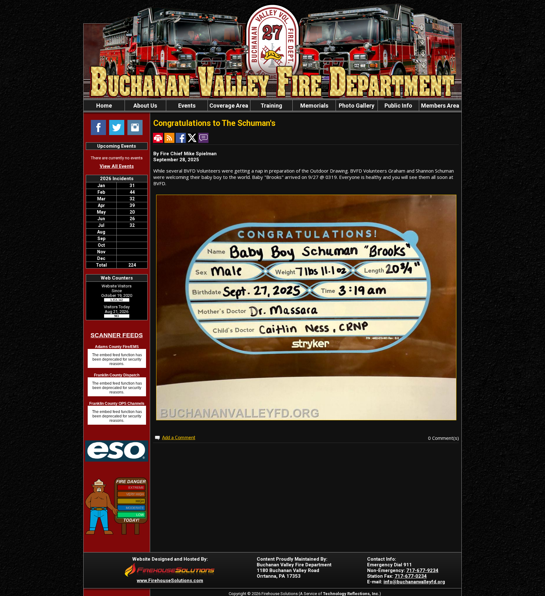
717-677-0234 (411, 576)
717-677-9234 (422, 570)
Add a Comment (178, 437)
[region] (272, 105)
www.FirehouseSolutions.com (170, 580)
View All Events (117, 166)
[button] (145, 105)
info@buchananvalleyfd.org (414, 582)
